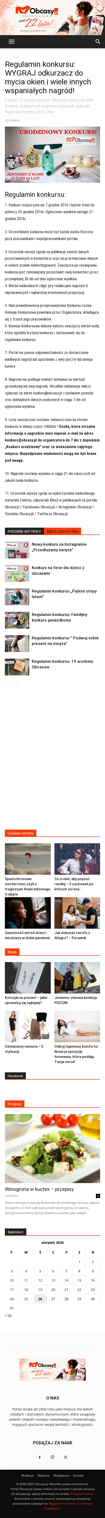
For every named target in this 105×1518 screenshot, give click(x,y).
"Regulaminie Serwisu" (63, 1503)
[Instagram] (52, 1457)
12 (40, 1280)
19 (40, 1289)
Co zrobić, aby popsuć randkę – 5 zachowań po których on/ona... (73, 884)
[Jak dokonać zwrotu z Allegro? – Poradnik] (77, 913)
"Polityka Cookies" (82, 1494)
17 (12, 1289)
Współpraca (61, 1475)
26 (40, 1299)
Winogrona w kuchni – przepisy (39, 1189)
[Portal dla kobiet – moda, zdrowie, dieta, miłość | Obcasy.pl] (52, 17)
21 (66, 1289)
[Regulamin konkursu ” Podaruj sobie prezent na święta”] (17, 643)
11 (26, 1280)
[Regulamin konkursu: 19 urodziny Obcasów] (17, 667)
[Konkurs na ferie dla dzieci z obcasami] (17, 573)
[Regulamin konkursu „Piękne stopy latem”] (17, 596)
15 (79, 1280)
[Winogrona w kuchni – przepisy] (52, 1148)
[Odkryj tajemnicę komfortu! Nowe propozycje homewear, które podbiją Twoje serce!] (77, 1026)
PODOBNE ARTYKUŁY (24, 531)
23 (93, 1289)
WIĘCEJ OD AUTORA (62, 531)
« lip (8, 1315)
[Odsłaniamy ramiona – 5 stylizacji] (28, 1026)
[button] (11, 41)
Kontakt (78, 1475)
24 (12, 1299)
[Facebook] (39, 1457)
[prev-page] (8, 685)
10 (12, 1280)
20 (53, 1289)
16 (93, 1280)
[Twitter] (65, 1457)
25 (26, 1299)
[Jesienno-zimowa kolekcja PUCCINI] (77, 978)
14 (66, 1280)
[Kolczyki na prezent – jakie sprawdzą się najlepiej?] (28, 978)
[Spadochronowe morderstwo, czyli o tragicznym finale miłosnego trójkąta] (28, 859)
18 (26, 1289)
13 (53, 1280)
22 (79, 1289)
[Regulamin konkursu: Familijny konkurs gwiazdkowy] (17, 620)
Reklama (43, 1475)
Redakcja (27, 1475)
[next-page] (16, 685)
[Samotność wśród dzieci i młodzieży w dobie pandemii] (28, 913)
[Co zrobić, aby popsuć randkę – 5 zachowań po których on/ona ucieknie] (77, 859)
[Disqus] (52, 762)
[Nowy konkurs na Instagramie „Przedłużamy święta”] (17, 550)
